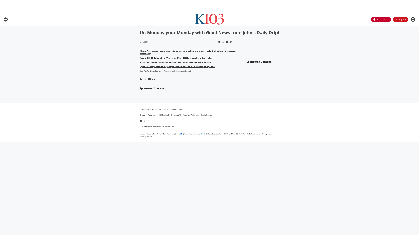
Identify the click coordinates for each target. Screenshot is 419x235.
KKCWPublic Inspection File (212, 134)
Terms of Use (189, 134)
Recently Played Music (148, 109)
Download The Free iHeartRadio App (185, 115)
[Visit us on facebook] (140, 121)
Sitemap (142, 134)
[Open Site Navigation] (5, 19)
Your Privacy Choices (173, 134)
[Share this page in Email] (226, 42)
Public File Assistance (253, 134)
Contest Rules (151, 134)
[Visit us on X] (144, 121)
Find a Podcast (206, 115)
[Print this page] (231, 42)
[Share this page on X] (222, 42)
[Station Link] (209, 19)
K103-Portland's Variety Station (170, 109)
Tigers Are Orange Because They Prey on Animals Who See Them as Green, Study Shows (177, 66)
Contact (142, 115)
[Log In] (413, 19)
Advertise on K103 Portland (158, 115)
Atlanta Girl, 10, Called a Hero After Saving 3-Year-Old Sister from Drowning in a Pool (176, 58)
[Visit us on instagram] (148, 121)
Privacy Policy (161, 134)
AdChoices (198, 134)
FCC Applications (267, 134)
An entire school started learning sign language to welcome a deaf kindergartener (175, 62)
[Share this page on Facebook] (218, 42)
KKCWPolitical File (228, 134)
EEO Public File (240, 134)
